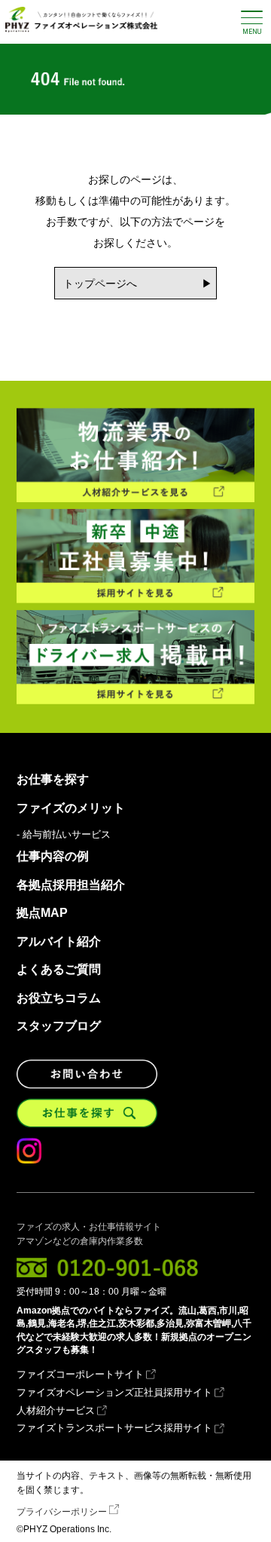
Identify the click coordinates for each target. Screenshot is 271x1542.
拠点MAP (42, 913)
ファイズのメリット (71, 808)
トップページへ (100, 283)
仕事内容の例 (53, 857)
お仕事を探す (53, 780)
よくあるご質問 (59, 970)
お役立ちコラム (59, 998)
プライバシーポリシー (62, 1511)
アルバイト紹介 (59, 942)
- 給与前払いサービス (64, 835)
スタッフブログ (59, 1026)
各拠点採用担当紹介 (71, 885)
